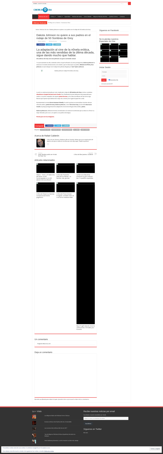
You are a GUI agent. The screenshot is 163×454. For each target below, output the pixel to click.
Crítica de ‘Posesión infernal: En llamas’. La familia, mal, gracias (63, 176)
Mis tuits (85, 432)
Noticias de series (77, 16)
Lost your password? (107, 84)
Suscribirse (88, 423)
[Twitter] (116, 4)
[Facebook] (114, 4)
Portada (35, 16)
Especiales (67, 16)
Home (37, 29)
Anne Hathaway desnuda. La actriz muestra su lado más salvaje (61, 440)
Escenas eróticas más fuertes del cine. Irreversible (58, 422)
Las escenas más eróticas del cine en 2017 (56, 428)
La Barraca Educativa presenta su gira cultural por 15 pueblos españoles (85, 176)
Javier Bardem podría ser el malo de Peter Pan (47, 154)
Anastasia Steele (45, 129)
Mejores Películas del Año (100, 16)
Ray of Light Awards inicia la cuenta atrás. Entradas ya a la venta (86, 327)
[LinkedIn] (118, 4)
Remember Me (114, 80)
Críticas (53, 16)
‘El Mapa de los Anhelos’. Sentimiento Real (59, 22)
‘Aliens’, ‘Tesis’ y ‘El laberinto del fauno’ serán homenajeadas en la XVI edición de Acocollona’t (45, 177)
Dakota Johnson (67, 129)
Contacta (122, 16)
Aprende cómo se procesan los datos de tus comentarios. (73, 399)
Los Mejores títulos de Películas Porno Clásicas (57, 415)
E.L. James (76, 129)
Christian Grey (56, 129)
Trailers (60, 16)
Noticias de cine (43, 16)
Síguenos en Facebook (109, 30)
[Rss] (112, 4)
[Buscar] (129, 3)
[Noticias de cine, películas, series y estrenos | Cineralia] (43, 9)
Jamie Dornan (85, 129)
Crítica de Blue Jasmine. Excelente (83, 153)
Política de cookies (49, 451)
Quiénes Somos (113, 16)
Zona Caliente (87, 16)
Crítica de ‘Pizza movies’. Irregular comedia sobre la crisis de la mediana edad (65, 195)
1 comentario (63, 41)
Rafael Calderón (42, 41)
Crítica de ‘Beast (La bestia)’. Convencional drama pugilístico (45, 195)
